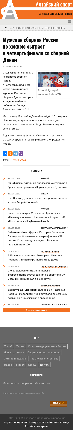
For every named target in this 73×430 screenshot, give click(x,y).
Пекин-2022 (18, 159)
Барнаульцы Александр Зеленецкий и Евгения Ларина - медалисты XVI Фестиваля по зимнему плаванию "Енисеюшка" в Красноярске (37, 293)
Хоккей (8, 346)
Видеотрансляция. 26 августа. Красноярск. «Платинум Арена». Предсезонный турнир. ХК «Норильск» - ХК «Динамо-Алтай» (36, 217)
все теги (44, 364)
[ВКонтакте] (5, 153)
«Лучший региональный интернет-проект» (37, 28)
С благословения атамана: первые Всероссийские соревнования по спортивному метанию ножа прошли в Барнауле (36, 274)
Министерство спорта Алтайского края (26, 383)
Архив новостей (36, 309)
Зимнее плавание (15, 358)
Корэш (32, 364)
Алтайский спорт (54, 4)
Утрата (20, 346)
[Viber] (21, 153)
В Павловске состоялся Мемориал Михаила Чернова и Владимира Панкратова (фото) (35, 257)
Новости (36, 170)
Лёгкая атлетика (14, 352)
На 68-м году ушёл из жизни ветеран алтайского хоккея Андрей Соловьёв (37, 200)
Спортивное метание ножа (44, 352)
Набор (8, 364)
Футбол (20, 364)
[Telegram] (15, 153)
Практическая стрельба (44, 358)
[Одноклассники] (10, 153)
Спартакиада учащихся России (47, 346)
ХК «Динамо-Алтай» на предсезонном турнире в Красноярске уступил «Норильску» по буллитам (37, 184)
